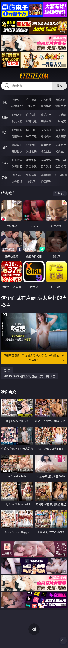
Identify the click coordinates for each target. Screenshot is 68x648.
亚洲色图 (31, 145)
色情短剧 (46, 181)
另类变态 (60, 136)
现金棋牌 (46, 106)
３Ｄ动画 (60, 114)
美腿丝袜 (17, 151)
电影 (5, 132)
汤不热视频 (60, 175)
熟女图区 (46, 151)
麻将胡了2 (17, 106)
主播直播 (46, 121)
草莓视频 (46, 175)
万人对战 (46, 99)
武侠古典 (60, 160)
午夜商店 (31, 175)
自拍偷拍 (31, 114)
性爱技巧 (60, 166)
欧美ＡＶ (46, 114)
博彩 (5, 102)
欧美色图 (46, 145)
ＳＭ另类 (60, 121)
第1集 (7, 370)
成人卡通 (46, 130)
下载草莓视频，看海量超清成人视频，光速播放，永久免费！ (34, 358)
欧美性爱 (60, 130)
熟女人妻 (17, 121)
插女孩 (17, 175)
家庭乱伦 (31, 160)
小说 (5, 163)
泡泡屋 (31, 181)
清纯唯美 (31, 151)
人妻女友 (46, 160)
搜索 (59, 85)
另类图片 (60, 151)
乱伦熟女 (46, 136)
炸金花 (31, 106)
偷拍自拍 (31, 130)
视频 (5, 117)
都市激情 (17, 160)
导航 (5, 178)
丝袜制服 (31, 121)
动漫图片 (60, 145)
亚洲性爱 (17, 130)
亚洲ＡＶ (17, 114)
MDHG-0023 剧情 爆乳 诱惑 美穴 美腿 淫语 (29, 376)
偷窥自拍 (17, 145)
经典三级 (31, 136)
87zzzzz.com (34, 76)
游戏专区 (60, 99)
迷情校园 (17, 166)
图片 (5, 148)
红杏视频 (17, 181)
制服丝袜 (17, 136)
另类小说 (31, 166)
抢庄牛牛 (60, 106)
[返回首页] (63, 640)
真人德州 (31, 99)
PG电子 (16, 99)
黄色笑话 (46, 166)
